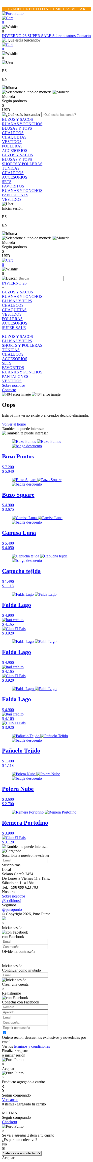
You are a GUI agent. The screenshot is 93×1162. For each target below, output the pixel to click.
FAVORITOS (13, 186)
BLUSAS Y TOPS (17, 128)
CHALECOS (13, 133)
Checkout (9, 1122)
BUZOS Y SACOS (17, 119)
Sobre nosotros (64, 36)
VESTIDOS (12, 142)
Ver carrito (10, 1100)
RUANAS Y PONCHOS (22, 124)
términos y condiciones (32, 1046)
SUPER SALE (40, 36)
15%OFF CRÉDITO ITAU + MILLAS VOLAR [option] (47, 9)
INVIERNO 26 (15, 36)
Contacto (84, 36)
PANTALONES (15, 195)
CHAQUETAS (14, 137)
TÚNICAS (11, 168)
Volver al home (14, 424)
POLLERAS (12, 146)
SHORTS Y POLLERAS (22, 164)
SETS (6, 182)
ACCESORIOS (14, 150)
